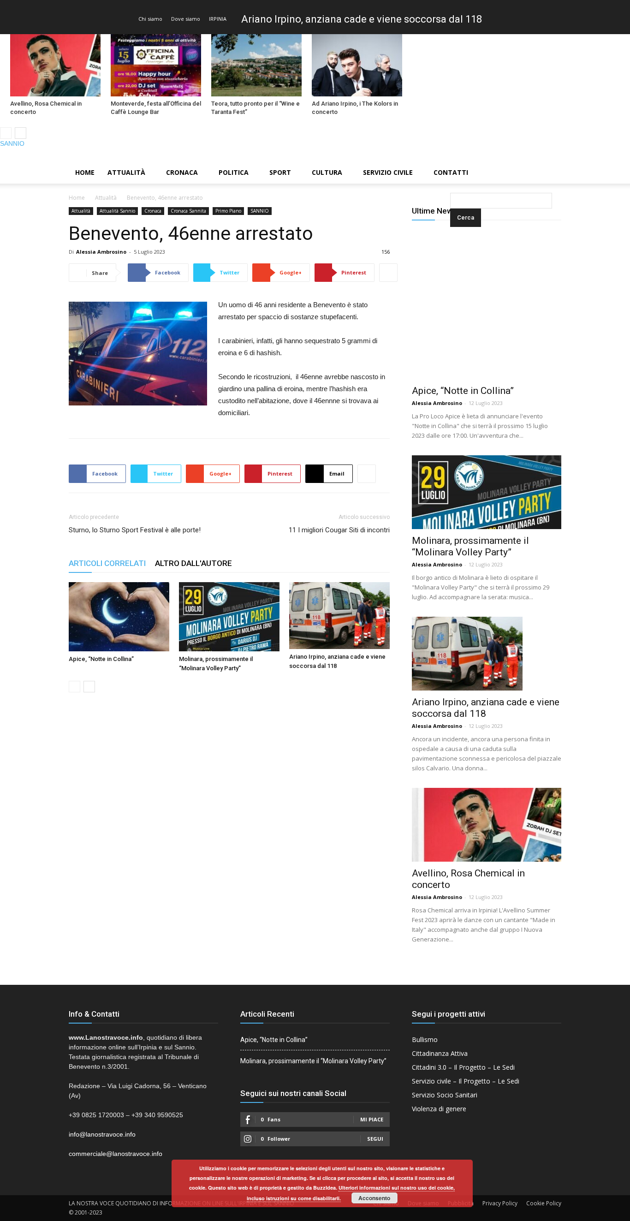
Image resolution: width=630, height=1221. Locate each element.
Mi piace (371, 1119)
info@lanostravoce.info (102, 1134)
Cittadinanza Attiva (440, 1053)
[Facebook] (592, 155)
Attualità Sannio (117, 211)
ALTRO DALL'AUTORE (193, 563)
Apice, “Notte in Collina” (101, 658)
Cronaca (182, 172)
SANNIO (12, 143)
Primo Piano (228, 211)
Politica (234, 172)
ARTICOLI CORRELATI (107, 563)
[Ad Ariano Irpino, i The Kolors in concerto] (357, 65)
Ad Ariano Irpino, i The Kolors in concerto (355, 107)
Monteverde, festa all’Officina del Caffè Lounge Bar (156, 107)
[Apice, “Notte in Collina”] (119, 616)
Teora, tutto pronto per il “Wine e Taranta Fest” (255, 107)
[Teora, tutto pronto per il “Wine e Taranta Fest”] (256, 65)
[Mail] (607, 155)
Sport (280, 172)
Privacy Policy (499, 1203)
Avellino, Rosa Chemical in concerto (46, 107)
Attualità (126, 172)
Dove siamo (185, 18)
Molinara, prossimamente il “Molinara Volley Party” (470, 546)
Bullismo (425, 1039)
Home (85, 172)
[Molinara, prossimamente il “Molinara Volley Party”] (229, 616)
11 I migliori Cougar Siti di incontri (339, 530)
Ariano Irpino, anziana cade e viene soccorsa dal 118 (361, 19)
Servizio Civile (388, 172)
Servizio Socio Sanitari (444, 1094)
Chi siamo (150, 18)
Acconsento (374, 1198)
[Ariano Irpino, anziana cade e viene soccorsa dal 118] (339, 615)
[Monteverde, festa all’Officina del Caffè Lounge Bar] (156, 65)
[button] (452, 173)
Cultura (327, 172)
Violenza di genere (439, 1108)
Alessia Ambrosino (101, 251)
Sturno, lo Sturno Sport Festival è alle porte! (135, 530)
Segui (375, 1138)
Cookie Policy (543, 1203)
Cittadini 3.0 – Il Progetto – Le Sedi (463, 1067)
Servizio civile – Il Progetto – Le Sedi (465, 1081)
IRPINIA (217, 18)
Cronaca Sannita (188, 211)
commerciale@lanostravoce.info (115, 1153)
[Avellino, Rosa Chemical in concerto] (55, 65)
